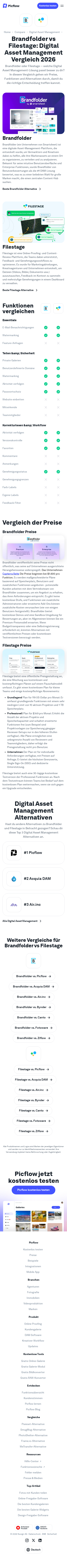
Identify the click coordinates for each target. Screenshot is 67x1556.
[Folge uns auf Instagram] (27, 1540)
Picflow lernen (33, 1403)
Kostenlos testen (47, 5)
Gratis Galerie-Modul (33, 1366)
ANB (44, 1534)
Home (7, 32)
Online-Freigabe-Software (33, 1498)
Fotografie (33, 1292)
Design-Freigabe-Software (33, 1515)
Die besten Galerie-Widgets (33, 1509)
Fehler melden (33, 1472)
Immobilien (33, 1297)
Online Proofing (33, 1323)
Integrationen (33, 1266)
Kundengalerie (33, 1329)
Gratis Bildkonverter (33, 1372)
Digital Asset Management (44, 32)
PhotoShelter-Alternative (33, 1435)
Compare (20, 32)
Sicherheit (52, 1534)
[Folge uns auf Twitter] (33, 1540)
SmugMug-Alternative (33, 1429)
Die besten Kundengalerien (33, 1504)
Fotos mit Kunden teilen (33, 1492)
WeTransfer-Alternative (33, 1446)
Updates (33, 1346)
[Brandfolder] (25, 20)
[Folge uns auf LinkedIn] (40, 1540)
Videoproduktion (33, 1303)
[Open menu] (62, 6)
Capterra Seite (10, 573)
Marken (33, 1309)
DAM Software (33, 1335)
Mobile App (33, 1271)
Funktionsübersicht (33, 1392)
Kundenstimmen (33, 1398)
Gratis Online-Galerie (33, 1361)
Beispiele (33, 1260)
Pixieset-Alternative (33, 1424)
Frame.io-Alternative (33, 1440)
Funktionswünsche (31, 1466)
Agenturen (33, 1286)
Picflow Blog (33, 1409)
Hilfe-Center (31, 1461)
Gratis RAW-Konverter (33, 1377)
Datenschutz (35, 1534)
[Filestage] (41, 20)
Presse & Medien (33, 1478)
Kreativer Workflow (33, 1340)
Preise (33, 1255)
